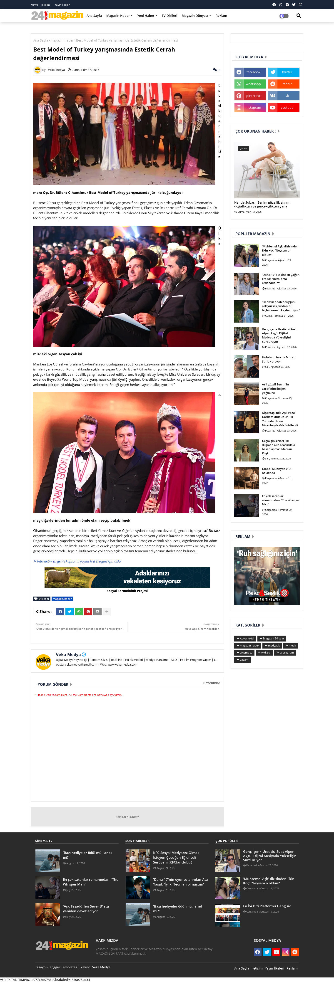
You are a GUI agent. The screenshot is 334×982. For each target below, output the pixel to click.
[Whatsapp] (79, 611)
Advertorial (247, 638)
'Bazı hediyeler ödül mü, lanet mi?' (87, 855)
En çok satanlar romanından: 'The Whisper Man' (280, 500)
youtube (287, 107)
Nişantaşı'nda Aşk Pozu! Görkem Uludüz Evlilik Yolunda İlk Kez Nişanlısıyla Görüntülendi (280, 419)
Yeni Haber (145, 15)
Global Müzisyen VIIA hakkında (277, 471)
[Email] (97, 611)
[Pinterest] (88, 611)
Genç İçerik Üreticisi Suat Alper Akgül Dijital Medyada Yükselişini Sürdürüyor (279, 335)
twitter (287, 72)
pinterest (253, 96)
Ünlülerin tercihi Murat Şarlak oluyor (278, 359)
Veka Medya (68, 654)
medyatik (274, 645)
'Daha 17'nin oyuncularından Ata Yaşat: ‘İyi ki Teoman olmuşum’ (180, 881)
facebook (253, 72)
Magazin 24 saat (273, 638)
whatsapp (253, 84)
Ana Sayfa (94, 15)
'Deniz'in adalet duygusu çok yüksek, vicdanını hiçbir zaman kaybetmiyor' (281, 306)
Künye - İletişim (40, 5)
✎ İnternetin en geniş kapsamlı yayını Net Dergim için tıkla (77, 561)
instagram (253, 107)
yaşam (244, 659)
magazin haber (62, 40)
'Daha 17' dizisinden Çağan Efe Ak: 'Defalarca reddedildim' (280, 279)
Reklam (221, 15)
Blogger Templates (63, 967)
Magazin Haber (118, 15)
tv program (287, 652)
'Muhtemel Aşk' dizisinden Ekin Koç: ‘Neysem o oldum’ (280, 250)
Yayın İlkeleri (62, 5)
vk (287, 96)
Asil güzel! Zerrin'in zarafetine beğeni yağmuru (275, 388)
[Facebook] (60, 611)
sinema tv (246, 652)
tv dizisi (266, 652)
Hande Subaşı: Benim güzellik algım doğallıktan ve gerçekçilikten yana (261, 204)
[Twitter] (69, 611)
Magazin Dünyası (195, 15)
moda (292, 645)
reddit (287, 84)
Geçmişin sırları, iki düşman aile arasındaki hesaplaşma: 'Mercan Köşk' (278, 447)
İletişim (257, 968)
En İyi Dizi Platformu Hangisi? (267, 906)
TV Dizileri (169, 15)
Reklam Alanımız (127, 817)
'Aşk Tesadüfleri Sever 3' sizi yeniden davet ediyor (86, 908)
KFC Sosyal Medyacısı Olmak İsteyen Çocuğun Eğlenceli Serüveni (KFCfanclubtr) (176, 857)
